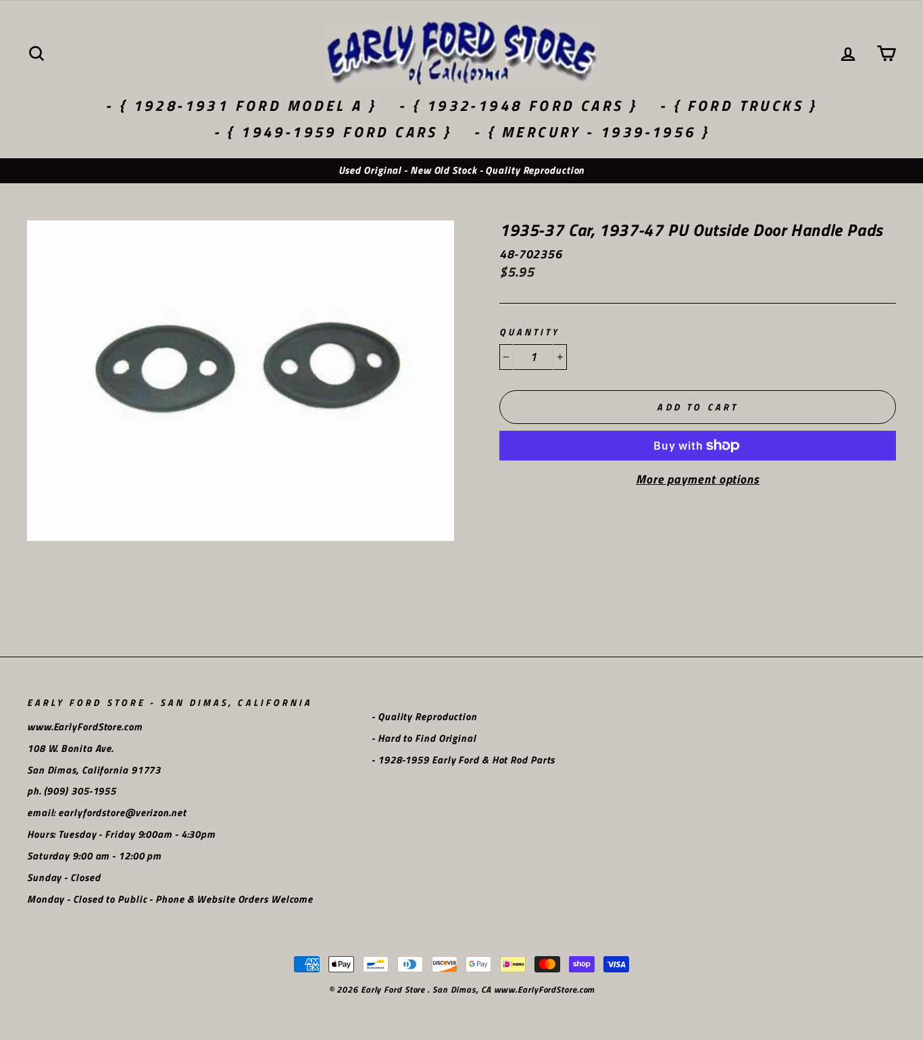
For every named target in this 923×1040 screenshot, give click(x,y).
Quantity (529, 332)
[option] (461, 170)
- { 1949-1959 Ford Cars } (332, 131)
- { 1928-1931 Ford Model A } (241, 105)
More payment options (697, 479)
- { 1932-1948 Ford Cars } (518, 105)
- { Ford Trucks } (738, 105)
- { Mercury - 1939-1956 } (591, 131)
